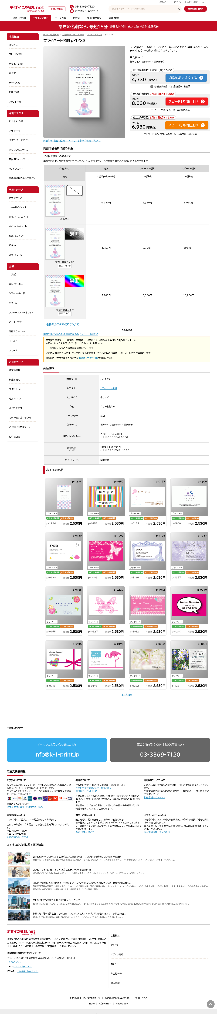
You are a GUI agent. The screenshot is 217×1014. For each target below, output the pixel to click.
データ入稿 (60, 18)
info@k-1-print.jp (56, 754)
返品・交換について (84, 832)
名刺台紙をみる (71, 334)
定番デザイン (15, 198)
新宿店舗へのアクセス (154, 797)
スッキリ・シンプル (18, 207)
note (92, 1004)
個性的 (12, 245)
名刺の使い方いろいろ (20, 418)
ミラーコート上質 (17, 293)
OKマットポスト (16, 284)
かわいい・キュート (18, 226)
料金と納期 (14, 380)
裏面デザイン (65, 266)
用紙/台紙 (14, 92)
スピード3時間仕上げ (183, 125)
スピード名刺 (19, 18)
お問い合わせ (164, 2)
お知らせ (115, 964)
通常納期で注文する (183, 77)
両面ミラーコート (17, 331)
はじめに (13, 45)
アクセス (115, 945)
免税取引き (14, 437)
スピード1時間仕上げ (183, 101)
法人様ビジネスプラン (20, 427)
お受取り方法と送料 (88, 358)
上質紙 (12, 274)
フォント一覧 (15, 102)
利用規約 (74, 998)
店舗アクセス (15, 398)
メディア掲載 (117, 954)
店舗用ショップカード (19, 159)
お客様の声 (116, 973)
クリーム (13, 303)
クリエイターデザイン (19, 140)
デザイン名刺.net (51, 35)
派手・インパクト (16, 255)
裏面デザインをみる (53, 334)
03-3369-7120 (160, 754)
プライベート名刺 (94, 35)
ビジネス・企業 (16, 121)
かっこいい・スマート (19, 217)
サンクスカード (16, 169)
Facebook (122, 1004)
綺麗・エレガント (16, 236)
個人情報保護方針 (92, 998)
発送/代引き (15, 389)
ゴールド (13, 341)
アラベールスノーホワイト (21, 312)
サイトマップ (141, 998)
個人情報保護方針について (157, 832)
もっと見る (127, 694)
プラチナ (13, 350)
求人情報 (115, 983)
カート (204, 2)
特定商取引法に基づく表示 (118, 998)
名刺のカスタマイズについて (62, 324)
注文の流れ (14, 370)
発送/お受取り (94, 18)
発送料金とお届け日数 (86, 791)
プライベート (15, 131)
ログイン (177, 2)
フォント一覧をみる (89, 334)
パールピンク (15, 322)
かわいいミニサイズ (18, 150)
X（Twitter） (105, 1004)
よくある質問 (15, 408)
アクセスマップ (14, 962)
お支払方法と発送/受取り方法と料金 (25, 807)
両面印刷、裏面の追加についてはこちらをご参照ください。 (72, 140)
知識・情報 (114, 18)
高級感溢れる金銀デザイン (22, 178)
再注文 (76, 18)
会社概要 (115, 935)
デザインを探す (40, 18)
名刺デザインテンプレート (73, 35)
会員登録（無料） (191, 2)
